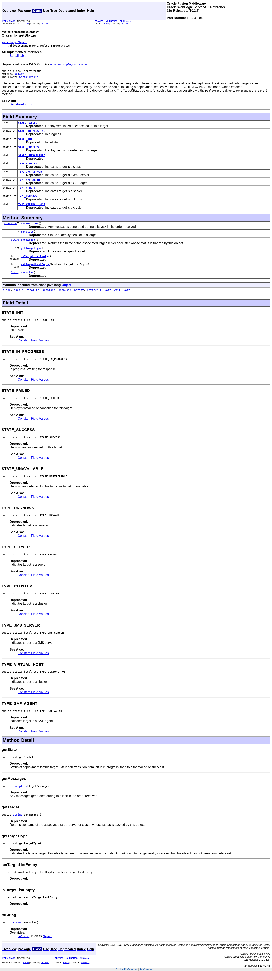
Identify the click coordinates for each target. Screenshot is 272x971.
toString (27, 272)
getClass (48, 289)
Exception (10, 223)
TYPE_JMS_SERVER (30, 171)
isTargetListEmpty (34, 256)
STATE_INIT (26, 139)
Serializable (18, 55)
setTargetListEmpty (35, 264)
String (15, 239)
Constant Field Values (33, 340)
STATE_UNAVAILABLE (31, 155)
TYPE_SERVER (27, 187)
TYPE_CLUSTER (27, 163)
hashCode (64, 289)
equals (18, 289)
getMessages (29, 223)
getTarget (28, 239)
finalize (32, 289)
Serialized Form (21, 104)
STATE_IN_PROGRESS (31, 130)
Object (19, 73)
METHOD (45, 24)
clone (7, 289)
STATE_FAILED (27, 122)
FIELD (26, 24)
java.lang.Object (14, 42)
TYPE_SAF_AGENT (29, 179)
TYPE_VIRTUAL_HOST (31, 204)
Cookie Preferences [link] (126, 969)
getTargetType (31, 248)
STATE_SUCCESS (28, 147)
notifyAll (94, 289)
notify (79, 289)
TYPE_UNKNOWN (27, 196)
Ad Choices (146, 969)
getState (27, 231)
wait (108, 289)
